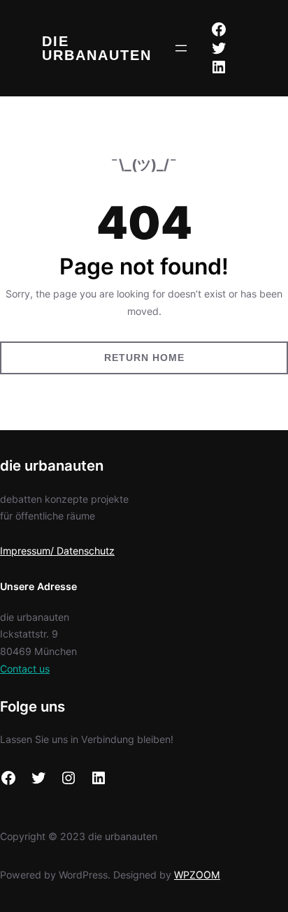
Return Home (144, 357)
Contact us (25, 669)
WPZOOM (197, 875)
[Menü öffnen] (181, 48)
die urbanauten (97, 48)
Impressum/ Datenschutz (57, 551)
